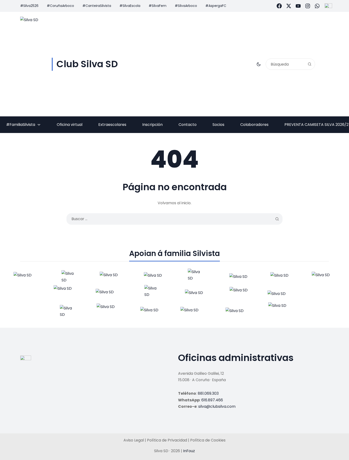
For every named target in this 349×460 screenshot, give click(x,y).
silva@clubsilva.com (217, 406)
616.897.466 (212, 400)
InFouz (189, 451)
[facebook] (279, 6)
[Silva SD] (25, 277)
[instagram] (307, 6)
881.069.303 (208, 393)
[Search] (309, 64)
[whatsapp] (317, 6)
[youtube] (298, 6)
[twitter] (288, 6)
